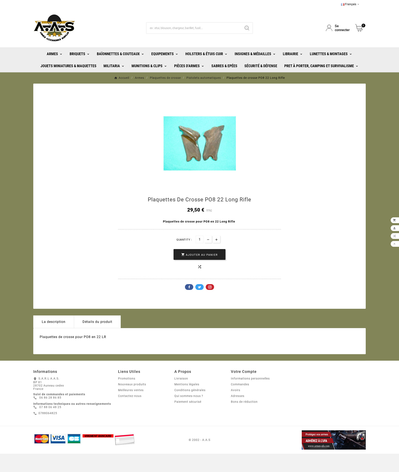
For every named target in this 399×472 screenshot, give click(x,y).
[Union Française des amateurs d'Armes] (312, 439)
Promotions (126, 378)
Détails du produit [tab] (97, 322)
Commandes (240, 384)
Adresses (237, 396)
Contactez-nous (130, 396)
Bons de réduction (244, 401)
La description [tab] (53, 322)
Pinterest (210, 287)
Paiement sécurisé (187, 401)
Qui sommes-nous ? (188, 396)
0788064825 (47, 413)
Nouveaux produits (132, 384)
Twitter (199, 287)
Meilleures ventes (131, 390)
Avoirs (235, 390)
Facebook (189, 287)
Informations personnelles (250, 378)
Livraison (181, 378)
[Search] (247, 28)
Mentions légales (186, 384)
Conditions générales (190, 390)
